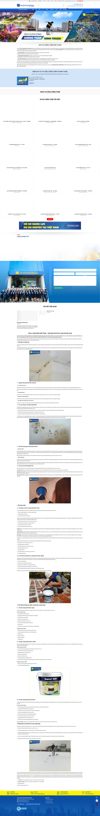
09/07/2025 (48, 312)
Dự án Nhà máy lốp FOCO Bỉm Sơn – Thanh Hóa (83, 190)
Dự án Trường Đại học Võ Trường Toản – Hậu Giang (17, 167)
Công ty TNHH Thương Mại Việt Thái (26, 811)
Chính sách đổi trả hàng (49, 802)
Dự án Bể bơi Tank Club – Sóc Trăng (50, 190)
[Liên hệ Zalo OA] (97, 800)
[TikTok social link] (82, 1)
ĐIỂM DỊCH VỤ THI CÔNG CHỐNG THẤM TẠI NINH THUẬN (50, 71)
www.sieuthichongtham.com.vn (25, 801)
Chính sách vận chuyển (49, 799)
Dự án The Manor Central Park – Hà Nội (83, 144)
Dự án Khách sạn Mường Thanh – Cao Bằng (83, 214)
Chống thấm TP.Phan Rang (22, 322)
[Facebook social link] (78, 1)
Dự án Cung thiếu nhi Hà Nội (50, 167)
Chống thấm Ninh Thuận (50, 311)
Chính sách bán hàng (49, 801)
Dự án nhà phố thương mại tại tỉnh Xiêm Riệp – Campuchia (50, 121)
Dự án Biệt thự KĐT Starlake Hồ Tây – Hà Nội (17, 214)
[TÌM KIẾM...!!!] (63, 5)
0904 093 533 (32, 775)
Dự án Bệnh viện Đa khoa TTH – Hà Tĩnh (16, 144)
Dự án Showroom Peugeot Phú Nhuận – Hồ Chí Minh (17, 190)
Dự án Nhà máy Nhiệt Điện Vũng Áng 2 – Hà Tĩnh (50, 214)
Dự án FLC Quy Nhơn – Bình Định (83, 121)
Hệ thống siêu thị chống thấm (34, 804)
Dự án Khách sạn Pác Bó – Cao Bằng (50, 144)
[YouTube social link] (80, 1)
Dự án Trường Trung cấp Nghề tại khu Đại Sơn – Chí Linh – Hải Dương (16, 121)
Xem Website (31, 83)
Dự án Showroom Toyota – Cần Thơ (83, 167)
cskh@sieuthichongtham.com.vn (71, 1)
